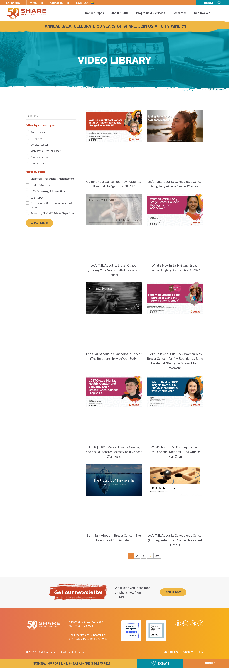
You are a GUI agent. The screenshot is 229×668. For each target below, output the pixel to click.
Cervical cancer (39, 144)
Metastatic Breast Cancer (45, 150)
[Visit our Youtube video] (185, 623)
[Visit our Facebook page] (178, 623)
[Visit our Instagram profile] (193, 623)
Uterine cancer (39, 163)
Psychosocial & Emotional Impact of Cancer (51, 205)
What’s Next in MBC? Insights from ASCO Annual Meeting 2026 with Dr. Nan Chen (175, 451)
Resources (179, 13)
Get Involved (202, 13)
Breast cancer (38, 132)
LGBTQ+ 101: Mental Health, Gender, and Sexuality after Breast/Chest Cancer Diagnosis (114, 451)
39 (158, 555)
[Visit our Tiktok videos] (200, 623)
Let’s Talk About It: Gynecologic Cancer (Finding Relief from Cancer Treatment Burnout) (175, 540)
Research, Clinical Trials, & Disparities (52, 213)
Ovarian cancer (39, 157)
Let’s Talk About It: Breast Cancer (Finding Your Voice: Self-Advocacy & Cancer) (114, 269)
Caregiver (36, 138)
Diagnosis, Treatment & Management (52, 178)
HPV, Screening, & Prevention (47, 191)
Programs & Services (150, 13)
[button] (221, 13)
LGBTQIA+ (36, 197)
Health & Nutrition (41, 185)
